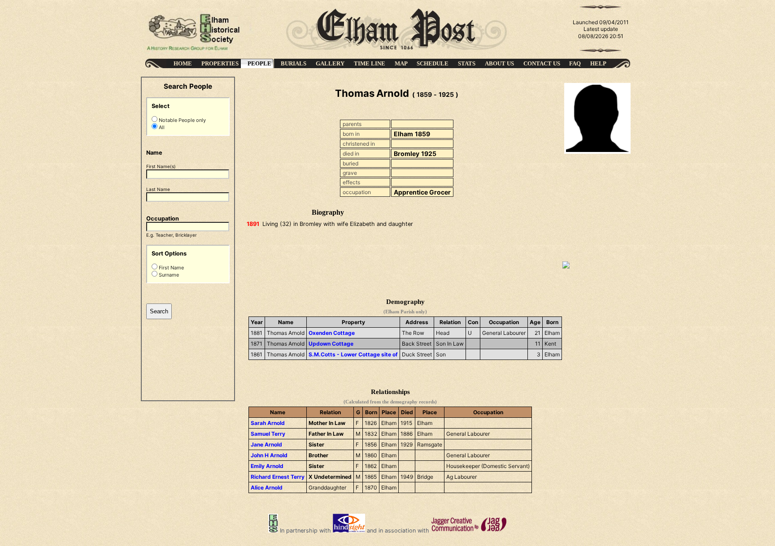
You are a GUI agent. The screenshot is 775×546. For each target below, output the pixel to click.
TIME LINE (369, 63)
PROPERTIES (220, 63)
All (161, 127)
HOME (183, 63)
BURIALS (293, 63)
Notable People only (181, 120)
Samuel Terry (268, 433)
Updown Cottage (331, 343)
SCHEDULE (432, 63)
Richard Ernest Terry (278, 476)
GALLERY (330, 63)
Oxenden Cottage (332, 332)
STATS (466, 63)
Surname (168, 275)
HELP (598, 63)
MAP (401, 63)
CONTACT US (541, 63)
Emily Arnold (267, 466)
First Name (170, 267)
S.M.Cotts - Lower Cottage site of (353, 354)
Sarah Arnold (268, 423)
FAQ (575, 63)
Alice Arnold (267, 487)
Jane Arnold (266, 444)
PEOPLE (259, 63)
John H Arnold (269, 455)
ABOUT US (499, 63)
